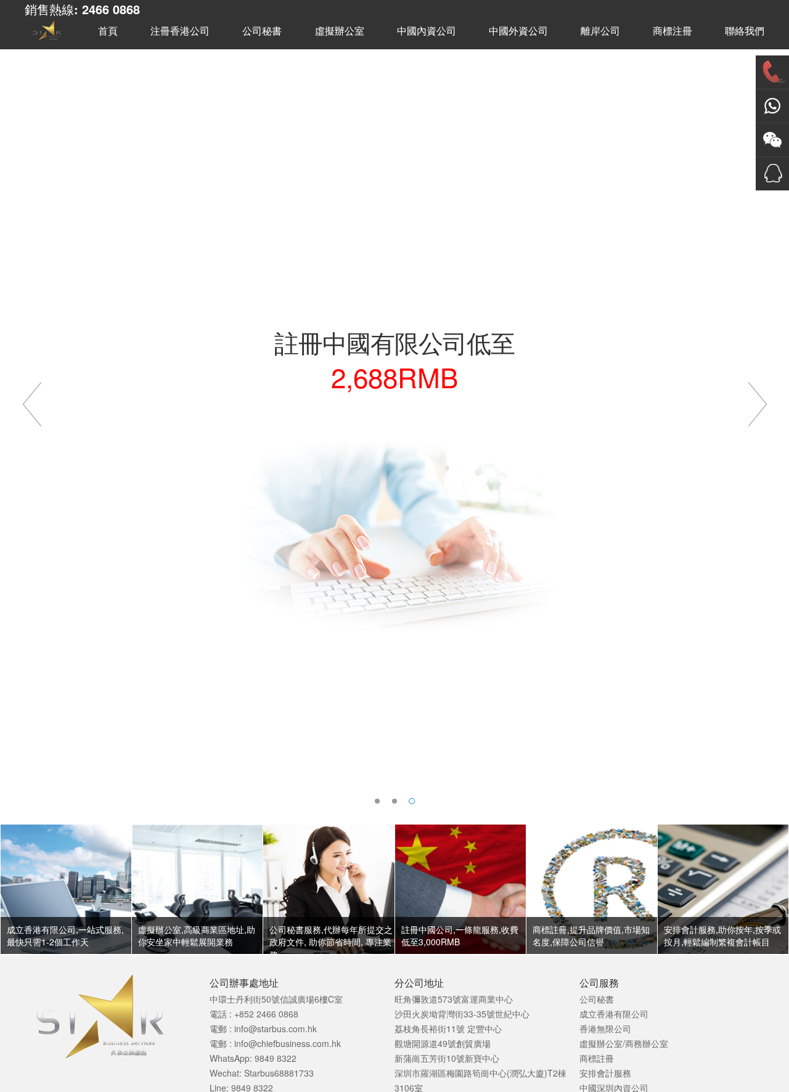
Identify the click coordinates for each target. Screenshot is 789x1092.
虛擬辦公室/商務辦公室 (623, 1043)
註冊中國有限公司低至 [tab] (414, 801)
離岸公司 (600, 31)
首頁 (108, 31)
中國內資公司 (426, 31)
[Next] (757, 397)
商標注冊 (672, 31)
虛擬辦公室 (339, 31)
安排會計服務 (605, 1073)
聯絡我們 (744, 31)
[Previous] (31, 397)
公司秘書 (262, 31)
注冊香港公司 (180, 31)
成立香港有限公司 (613, 1014)
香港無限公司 (605, 1028)
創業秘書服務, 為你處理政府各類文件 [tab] (394, 801)
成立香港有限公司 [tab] (377, 801)
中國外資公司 (518, 31)
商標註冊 (596, 1058)
